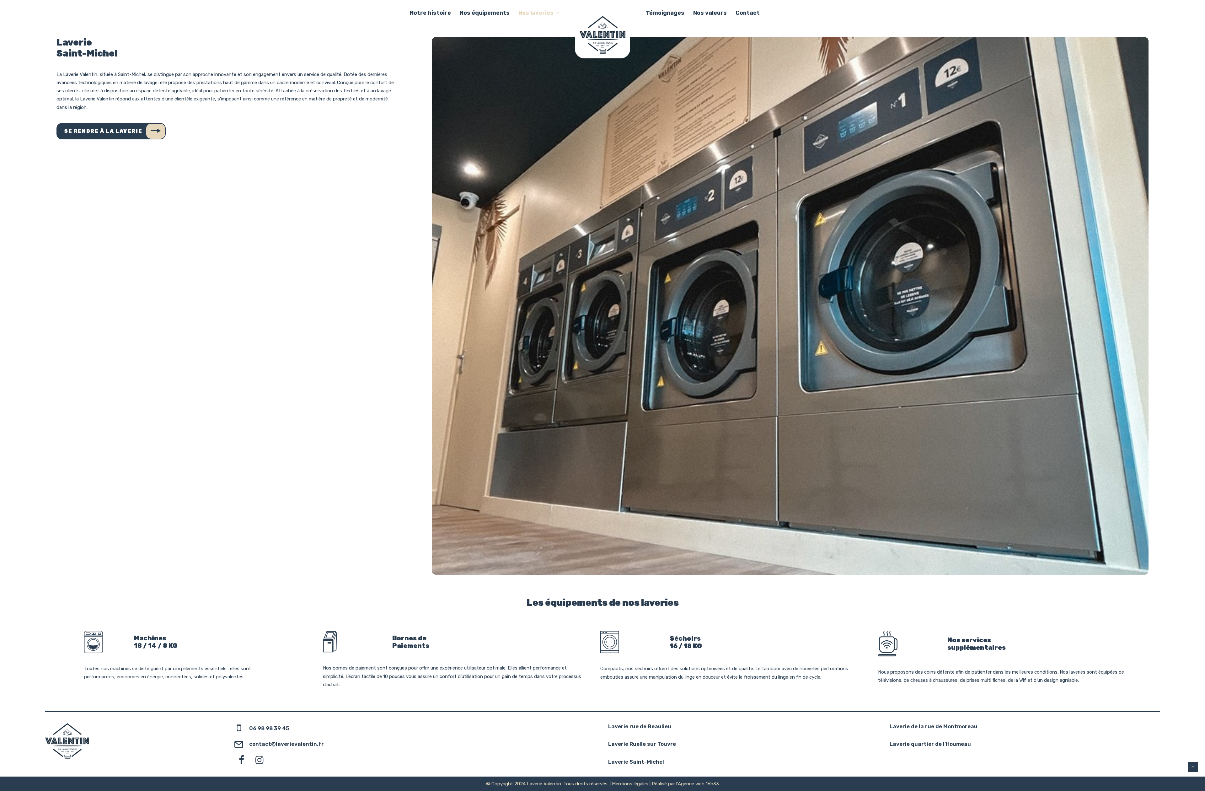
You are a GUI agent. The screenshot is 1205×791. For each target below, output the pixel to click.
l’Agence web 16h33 (697, 784)
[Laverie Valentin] (602, 34)
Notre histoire (430, 12)
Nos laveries (536, 12)
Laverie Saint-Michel (636, 762)
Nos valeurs (710, 12)
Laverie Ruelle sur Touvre (642, 744)
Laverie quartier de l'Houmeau (930, 744)
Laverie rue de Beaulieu (639, 726)
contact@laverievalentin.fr (286, 744)
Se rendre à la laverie (103, 131)
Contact (748, 12)
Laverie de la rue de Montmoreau (933, 726)
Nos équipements (485, 12)
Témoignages (665, 12)
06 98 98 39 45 (269, 728)
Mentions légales (630, 784)
